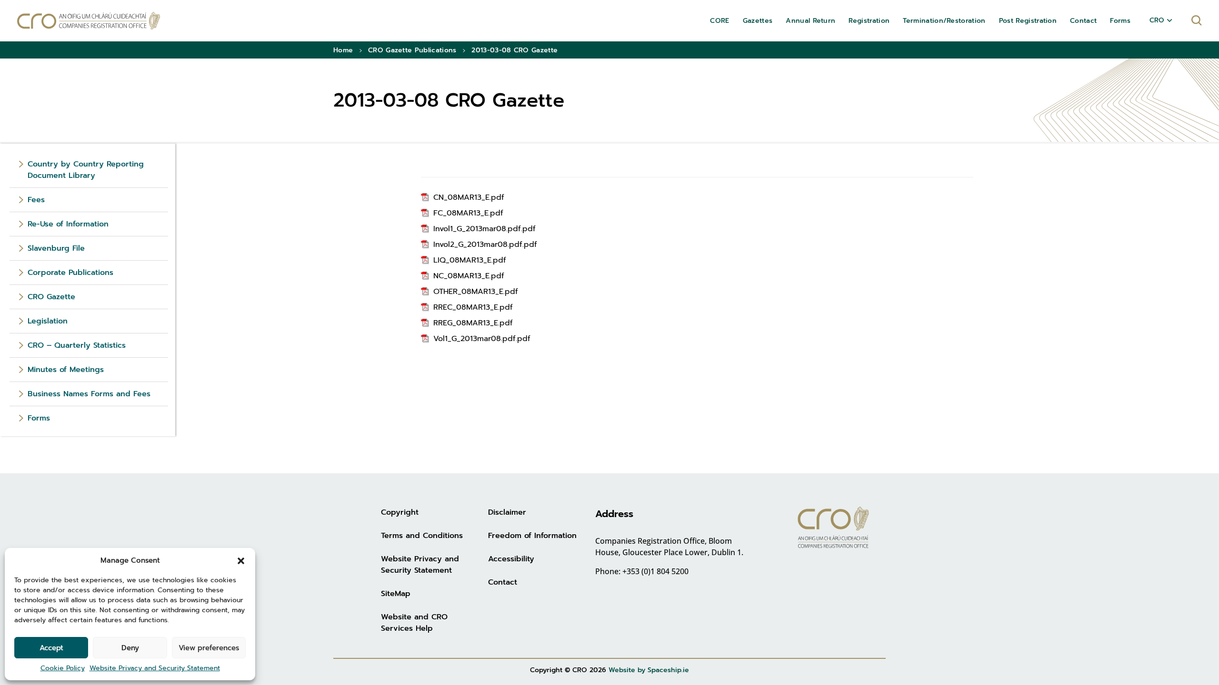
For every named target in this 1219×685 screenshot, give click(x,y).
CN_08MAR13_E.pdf (468, 197)
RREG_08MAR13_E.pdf (473, 323)
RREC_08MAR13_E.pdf (473, 307)
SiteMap (395, 593)
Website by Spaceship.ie (649, 670)
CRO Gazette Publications (412, 50)
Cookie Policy (62, 668)
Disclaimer (507, 512)
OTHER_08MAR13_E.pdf (475, 291)
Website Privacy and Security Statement (155, 668)
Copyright (400, 512)
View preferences (209, 648)
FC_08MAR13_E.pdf (468, 213)
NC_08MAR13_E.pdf (468, 276)
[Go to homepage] (88, 20)
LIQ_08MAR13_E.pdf (469, 260)
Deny (130, 648)
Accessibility (511, 559)
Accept (51, 648)
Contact (502, 582)
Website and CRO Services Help (414, 622)
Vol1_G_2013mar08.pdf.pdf (481, 338)
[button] (241, 560)
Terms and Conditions (422, 535)
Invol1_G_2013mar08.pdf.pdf (484, 229)
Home (343, 50)
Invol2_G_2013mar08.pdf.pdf (485, 244)
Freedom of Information (532, 535)
